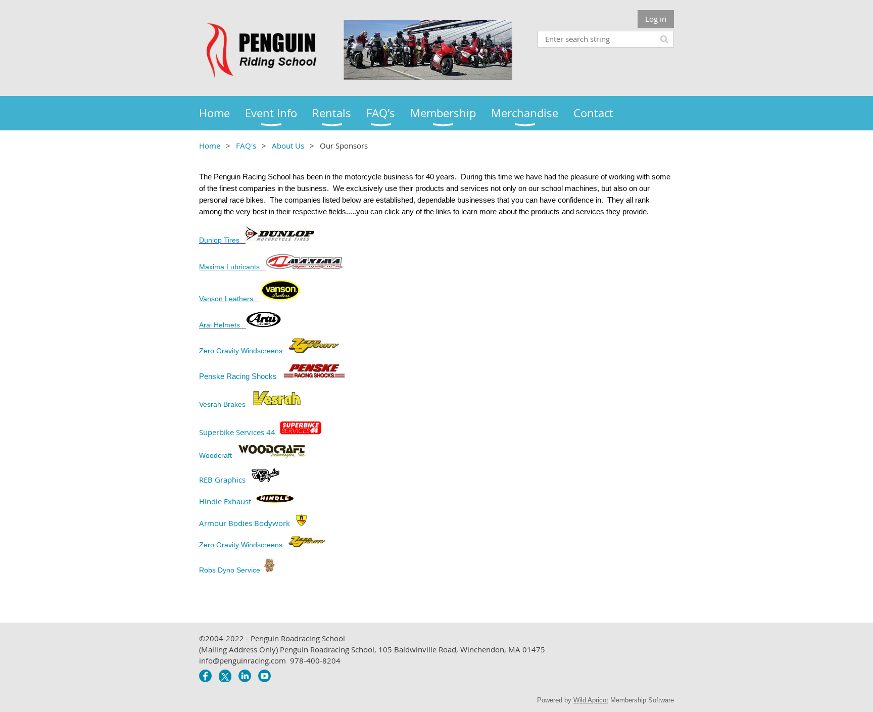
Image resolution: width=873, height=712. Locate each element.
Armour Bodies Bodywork (244, 523)
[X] (225, 676)
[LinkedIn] (244, 676)
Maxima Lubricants (229, 267)
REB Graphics (222, 479)
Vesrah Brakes (223, 404)
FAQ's (246, 145)
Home (209, 145)
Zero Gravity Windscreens (241, 351)
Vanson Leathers (226, 299)
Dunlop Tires (219, 240)
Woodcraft (216, 455)
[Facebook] (205, 676)
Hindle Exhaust (225, 501)
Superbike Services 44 (237, 432)
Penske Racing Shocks (239, 376)
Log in (655, 19)
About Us (288, 145)
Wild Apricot (590, 700)
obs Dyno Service (232, 570)
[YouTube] (264, 676)
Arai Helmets (219, 325)
